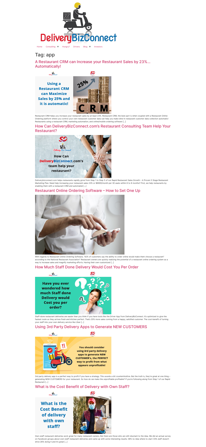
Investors (98, 46)
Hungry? (66, 46)
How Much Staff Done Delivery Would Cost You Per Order (86, 267)
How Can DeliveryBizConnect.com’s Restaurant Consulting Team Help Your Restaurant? (103, 128)
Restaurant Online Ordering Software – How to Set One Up (87, 190)
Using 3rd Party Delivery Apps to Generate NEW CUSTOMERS (91, 327)
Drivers (76, 46)
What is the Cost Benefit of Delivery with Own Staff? (82, 386)
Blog (85, 46)
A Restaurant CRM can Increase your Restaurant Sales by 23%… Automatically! (92, 64)
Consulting (50, 46)
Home (39, 46)
